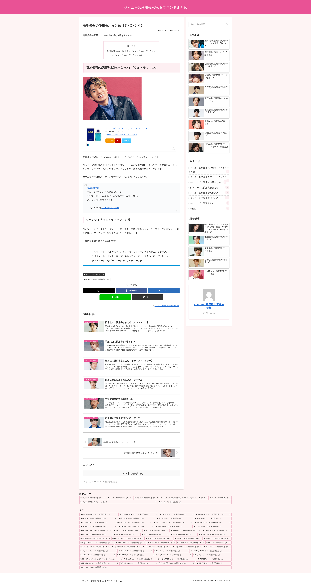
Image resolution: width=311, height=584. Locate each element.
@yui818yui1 (93, 188)
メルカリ (126, 140)
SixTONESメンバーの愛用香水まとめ (97, 279)
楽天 (118, 140)
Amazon (110, 140)
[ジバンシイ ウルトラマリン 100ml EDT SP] (94, 135)
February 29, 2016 (110, 207)
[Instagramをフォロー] (207, 313)
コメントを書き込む (131, 473)
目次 (128, 45)
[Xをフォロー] (203, 313)
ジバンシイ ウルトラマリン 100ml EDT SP (126, 128)
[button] (147, 297)
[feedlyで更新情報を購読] (210, 313)
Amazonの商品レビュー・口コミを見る (122, 135)
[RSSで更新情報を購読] (214, 313)
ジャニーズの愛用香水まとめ (95, 274)
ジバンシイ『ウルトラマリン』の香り (128, 55)
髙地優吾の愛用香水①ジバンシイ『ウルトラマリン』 (132, 51)
